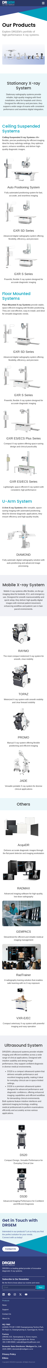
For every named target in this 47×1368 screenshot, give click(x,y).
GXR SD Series (23, 230)
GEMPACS (23, 931)
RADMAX (23, 888)
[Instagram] (15, 1294)
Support (5, 1309)
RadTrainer (23, 975)
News (4, 1305)
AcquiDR (23, 845)
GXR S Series (23, 274)
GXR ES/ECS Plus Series (23, 438)
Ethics (5, 1358)
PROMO (23, 737)
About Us (6, 1318)
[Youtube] (26, 1294)
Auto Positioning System (23, 187)
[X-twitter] (20, 1294)
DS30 (23, 1196)
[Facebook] (9, 1294)
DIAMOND (23, 554)
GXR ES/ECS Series (23, 481)
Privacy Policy (9, 1354)
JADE (23, 780)
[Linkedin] (3, 1294)
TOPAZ (23, 694)
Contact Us (6, 1314)
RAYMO (23, 651)
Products (5, 1301)
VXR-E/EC (23, 1018)
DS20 (23, 1155)
